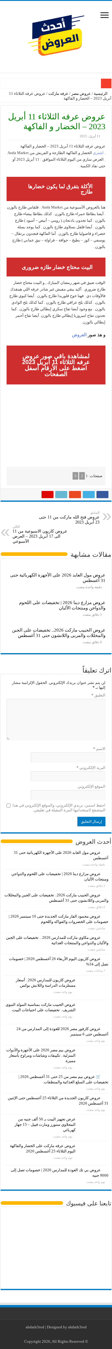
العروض (79, 334)
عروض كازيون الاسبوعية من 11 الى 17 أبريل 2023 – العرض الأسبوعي (40, 534)
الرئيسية (101, 93)
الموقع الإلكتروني (91, 786)
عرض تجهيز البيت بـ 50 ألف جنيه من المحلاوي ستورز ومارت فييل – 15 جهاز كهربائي (45, 1124)
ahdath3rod (35, 1327)
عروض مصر (81, 93)
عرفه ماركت (58, 93)
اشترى (98, 152)
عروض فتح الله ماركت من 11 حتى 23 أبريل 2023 (69, 517)
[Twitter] (60, 1334)
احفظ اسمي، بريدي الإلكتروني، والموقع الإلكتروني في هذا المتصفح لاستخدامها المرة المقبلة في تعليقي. (59, 807)
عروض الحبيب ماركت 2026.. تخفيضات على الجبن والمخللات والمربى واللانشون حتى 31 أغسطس (58, 632)
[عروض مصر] (56, 35)
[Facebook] (66, 1334)
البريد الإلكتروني (90, 767)
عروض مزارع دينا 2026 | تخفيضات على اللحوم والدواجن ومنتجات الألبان (62, 605)
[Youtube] (55, 1334)
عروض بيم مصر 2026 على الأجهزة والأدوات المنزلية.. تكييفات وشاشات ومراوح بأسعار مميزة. (41, 1055)
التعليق (98, 695)
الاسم (99, 748)
